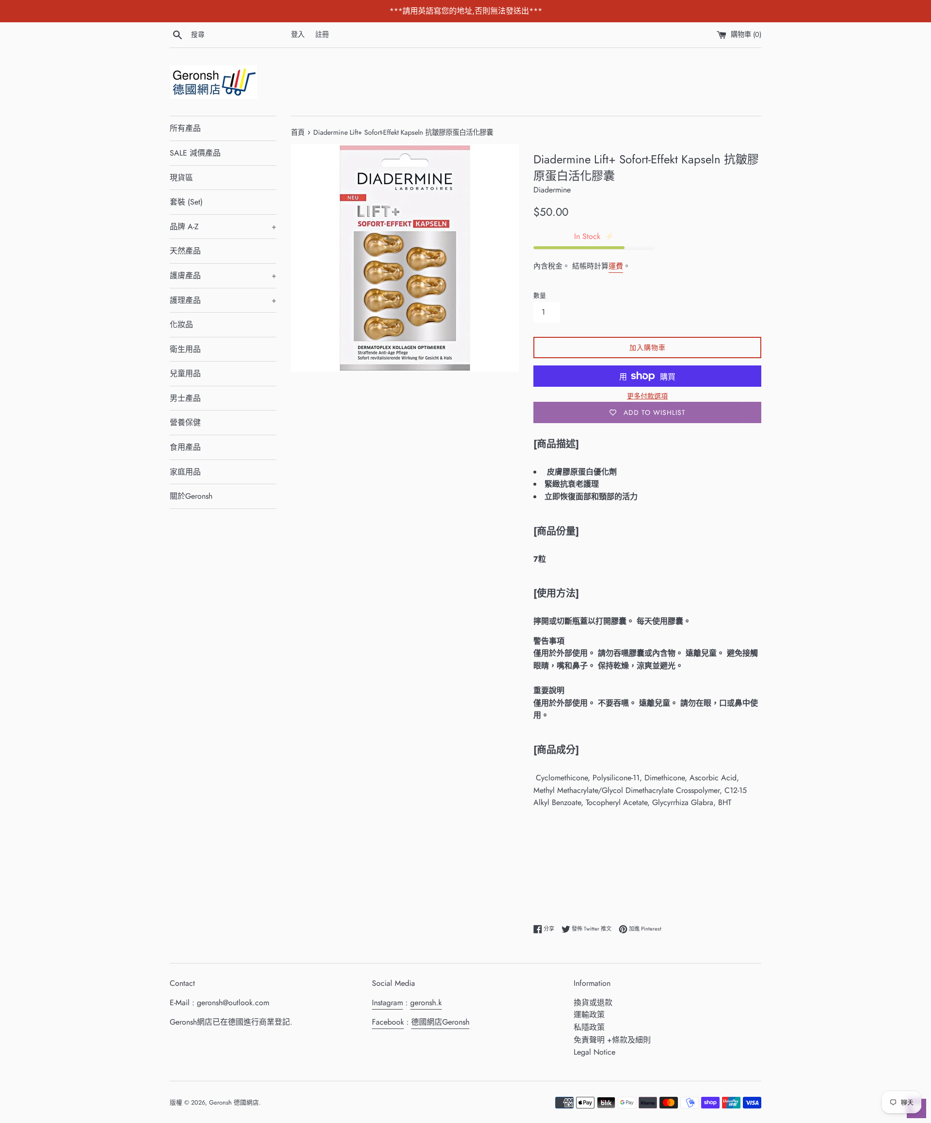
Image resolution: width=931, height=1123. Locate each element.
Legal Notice (594, 1052)
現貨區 (181, 177)
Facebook (388, 1022)
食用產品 (185, 447)
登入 (298, 34)
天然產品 (185, 250)
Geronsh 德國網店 (234, 1102)
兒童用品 (185, 373)
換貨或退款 (593, 1002)
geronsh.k (426, 1002)
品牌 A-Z (223, 226)
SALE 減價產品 (195, 152)
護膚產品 (223, 275)
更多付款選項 (647, 396)
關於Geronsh (191, 496)
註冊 (322, 34)
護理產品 (223, 300)
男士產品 (185, 398)
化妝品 (181, 324)
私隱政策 (589, 1027)
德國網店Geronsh (440, 1022)
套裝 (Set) (186, 201)
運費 (616, 266)
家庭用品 (185, 471)
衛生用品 (185, 349)
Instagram (387, 1002)
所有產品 (185, 128)
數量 (539, 295)
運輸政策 (589, 1014)
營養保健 (185, 422)
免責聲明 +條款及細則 (612, 1039)
